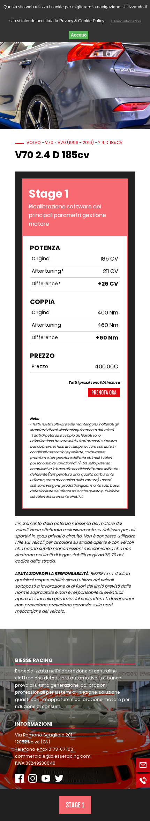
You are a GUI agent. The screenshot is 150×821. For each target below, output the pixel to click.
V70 (49, 142)
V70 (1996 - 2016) (76, 142)
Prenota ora (104, 393)
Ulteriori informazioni (126, 21)
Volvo (34, 142)
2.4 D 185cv (110, 142)
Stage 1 (75, 805)
